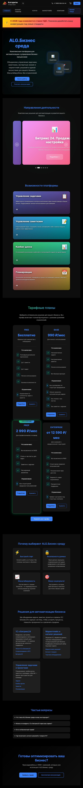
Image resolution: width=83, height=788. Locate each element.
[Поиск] (23, 3)
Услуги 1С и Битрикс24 (23, 648)
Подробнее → (63, 157)
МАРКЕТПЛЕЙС (47, 10)
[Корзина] (70, 3)
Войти (76, 3)
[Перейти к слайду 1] (35, 167)
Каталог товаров (50, 652)
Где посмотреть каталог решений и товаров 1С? (31, 736)
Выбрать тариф (27, 775)
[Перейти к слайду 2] (37, 167)
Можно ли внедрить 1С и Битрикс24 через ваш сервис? (34, 723)
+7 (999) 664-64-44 (60, 3)
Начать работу (22, 79)
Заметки (18, 686)
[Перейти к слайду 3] (40, 167)
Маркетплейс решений (52, 649)
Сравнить (32, 404)
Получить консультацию (22, 84)
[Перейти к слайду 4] (43, 167)
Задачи (18, 681)
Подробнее (21, 404)
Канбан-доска (20, 683)
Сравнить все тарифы (41, 519)
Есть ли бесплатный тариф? (25, 729)
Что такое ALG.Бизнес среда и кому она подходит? (32, 717)
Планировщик (20, 689)
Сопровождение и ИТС (23, 651)
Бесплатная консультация (50, 775)
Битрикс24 (19, 654)
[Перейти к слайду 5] (45, 167)
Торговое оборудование (53, 655)
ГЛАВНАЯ (7, 10)
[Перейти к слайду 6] (47, 167)
